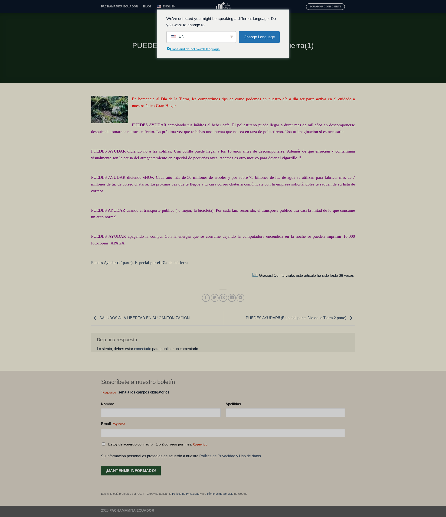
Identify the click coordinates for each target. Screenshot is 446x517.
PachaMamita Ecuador (119, 6)
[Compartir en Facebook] (206, 298)
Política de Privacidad (186, 493)
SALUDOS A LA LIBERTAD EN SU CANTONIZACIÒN (144, 318)
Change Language (259, 37)
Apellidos (233, 404)
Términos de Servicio (220, 493)
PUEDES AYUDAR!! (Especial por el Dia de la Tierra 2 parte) (296, 318)
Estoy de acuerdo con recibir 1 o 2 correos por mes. (157, 444)
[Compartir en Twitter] (215, 298)
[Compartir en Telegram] (240, 298)
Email (113, 424)
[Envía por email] (223, 298)
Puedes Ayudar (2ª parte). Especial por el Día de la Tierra (139, 262)
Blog (147, 6)
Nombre (107, 404)
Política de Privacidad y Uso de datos (230, 456)
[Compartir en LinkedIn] (232, 298)
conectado (142, 349)
